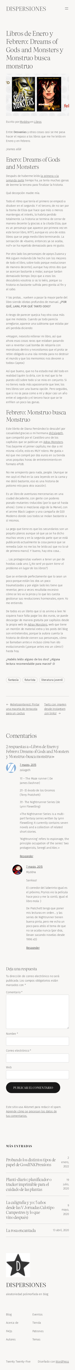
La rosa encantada (21, 1230)
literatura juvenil (52, 680)
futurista (30, 680)
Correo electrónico (18, 1050)
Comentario (14, 992)
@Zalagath (56, 433)
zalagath (25, 770)
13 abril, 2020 (61, 1230)
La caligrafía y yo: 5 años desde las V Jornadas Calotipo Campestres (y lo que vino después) (30, 1210)
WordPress (62, 1361)
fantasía (13, 680)
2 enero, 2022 (65, 1162)
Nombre (12, 1034)
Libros (38, 122)
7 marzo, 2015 (28, 765)
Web (9, 1067)
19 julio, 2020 (66, 1184)
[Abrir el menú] (66, 8)
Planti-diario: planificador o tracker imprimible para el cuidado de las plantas (28, 1184)
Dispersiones (26, 8)
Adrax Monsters (53, 442)
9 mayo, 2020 (65, 1210)
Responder (26, 856)
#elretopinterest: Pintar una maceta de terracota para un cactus (22, 709)
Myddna (25, 122)
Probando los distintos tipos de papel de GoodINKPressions (31, 1162)
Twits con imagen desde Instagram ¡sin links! (55, 709)
